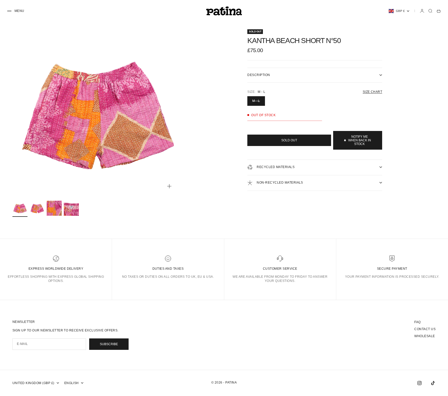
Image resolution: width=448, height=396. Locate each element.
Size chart (372, 92)
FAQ (417, 322)
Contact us (425, 329)
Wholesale (424, 336)
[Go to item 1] (19, 208)
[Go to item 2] (37, 208)
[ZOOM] (169, 186)
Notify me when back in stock (359, 140)
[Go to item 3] (54, 208)
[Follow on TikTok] (433, 383)
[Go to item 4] (71, 208)
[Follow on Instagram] (419, 383)
